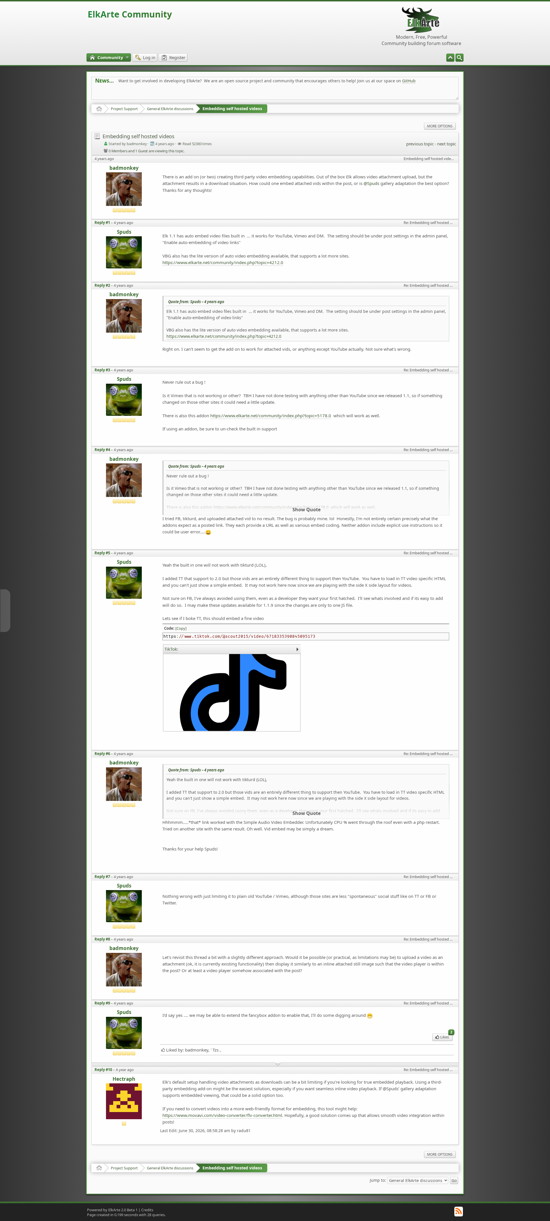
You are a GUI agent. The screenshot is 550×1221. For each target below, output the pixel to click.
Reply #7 (102, 876)
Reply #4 (102, 449)
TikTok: (171, 649)
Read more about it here (118, 93)
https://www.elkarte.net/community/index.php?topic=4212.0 (222, 262)
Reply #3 (102, 369)
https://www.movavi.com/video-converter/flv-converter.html (222, 1115)
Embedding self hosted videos (232, 108)
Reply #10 (103, 1069)
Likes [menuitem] (446, 1036)
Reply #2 (102, 285)
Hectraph (124, 1079)
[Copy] (180, 628)
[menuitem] (459, 58)
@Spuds (371, 183)
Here (185, 93)
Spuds (124, 232)
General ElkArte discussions (170, 108)
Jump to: (378, 1180)
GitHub (409, 80)
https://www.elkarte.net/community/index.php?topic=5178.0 (270, 415)
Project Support (124, 108)
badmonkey (124, 168)
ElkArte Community (130, 14)
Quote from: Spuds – (196, 301)
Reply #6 (102, 753)
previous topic (419, 144)
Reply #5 (102, 552)
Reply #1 (102, 222)
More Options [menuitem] (440, 126)
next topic (446, 144)
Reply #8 (102, 939)
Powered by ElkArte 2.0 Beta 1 (112, 1209)
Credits (147, 1209)
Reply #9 (102, 1003)
